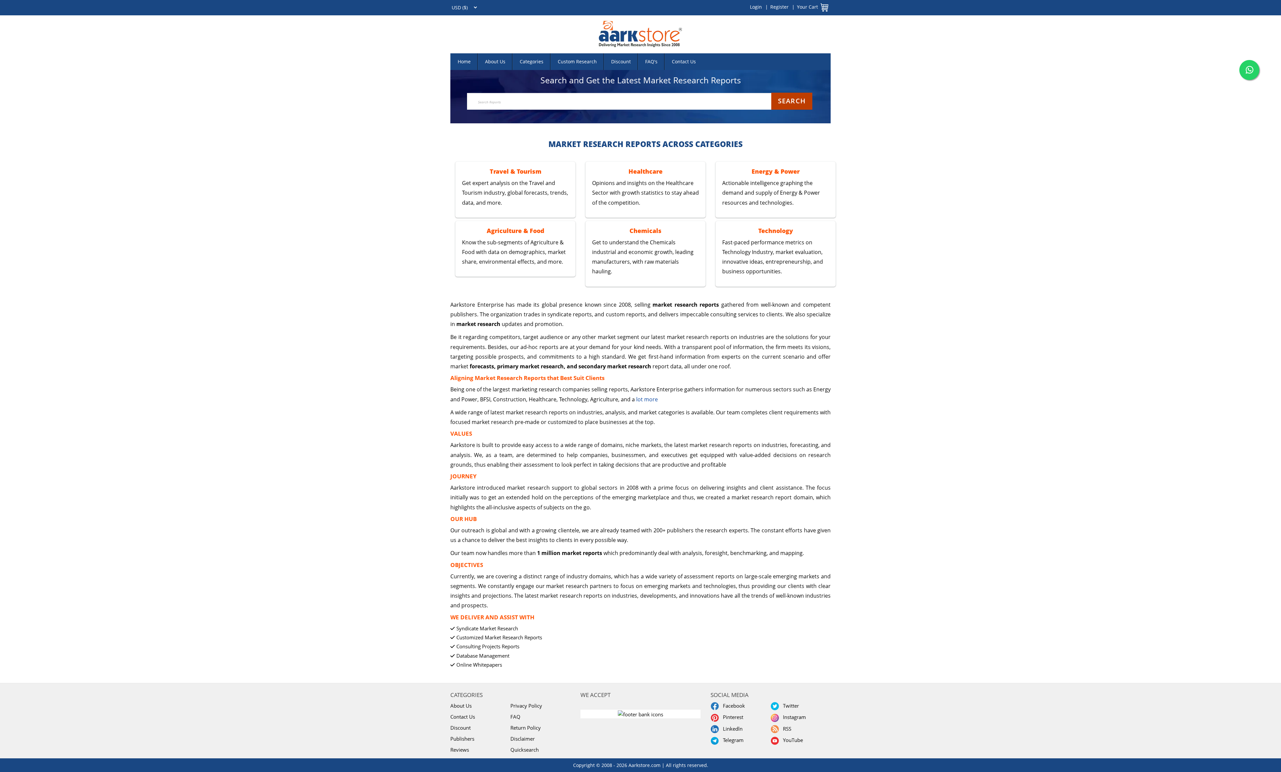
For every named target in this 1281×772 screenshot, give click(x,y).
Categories (531, 61)
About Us (495, 61)
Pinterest (731, 717)
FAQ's (651, 61)
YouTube (791, 740)
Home (464, 61)
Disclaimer (522, 738)
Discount (621, 61)
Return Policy (525, 727)
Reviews (459, 749)
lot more (647, 399)
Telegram (732, 740)
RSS (785, 728)
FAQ (515, 716)
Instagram (793, 717)
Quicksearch (524, 749)
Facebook (732, 705)
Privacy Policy (526, 705)
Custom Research (577, 61)
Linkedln (731, 728)
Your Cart (807, 7)
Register (779, 7)
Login (756, 7)
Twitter (789, 705)
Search (792, 100)
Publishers (462, 738)
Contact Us (684, 61)
